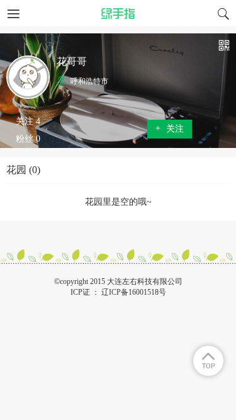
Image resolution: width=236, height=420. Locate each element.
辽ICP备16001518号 (133, 292)
